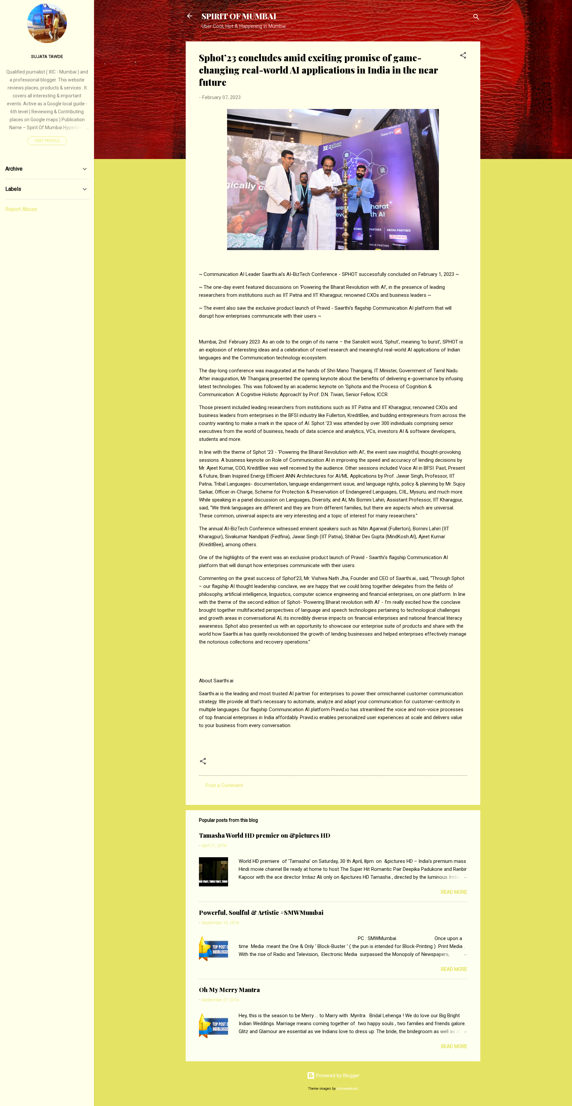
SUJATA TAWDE (47, 56)
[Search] (476, 18)
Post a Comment (224, 785)
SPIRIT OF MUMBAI (239, 16)
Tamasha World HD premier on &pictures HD (264, 835)
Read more (454, 892)
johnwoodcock (347, 1088)
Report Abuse (21, 209)
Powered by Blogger (337, 1076)
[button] (463, 56)
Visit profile (47, 140)
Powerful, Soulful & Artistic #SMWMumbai (261, 913)
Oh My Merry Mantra (229, 990)
